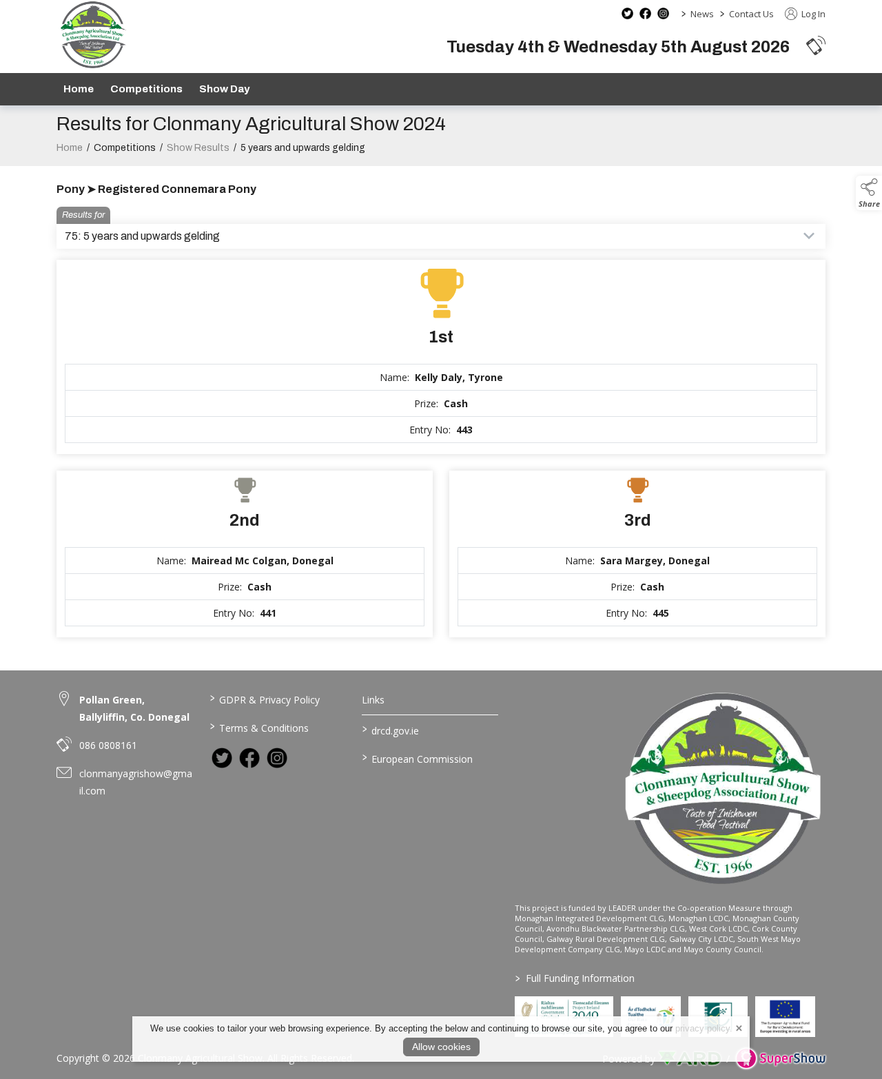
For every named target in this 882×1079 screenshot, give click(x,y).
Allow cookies (441, 1046)
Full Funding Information (575, 978)
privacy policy (702, 1028)
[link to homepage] (93, 35)
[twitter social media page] (627, 13)
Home (78, 88)
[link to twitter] (222, 758)
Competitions (146, 88)
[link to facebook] (249, 758)
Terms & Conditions (258, 726)
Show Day (224, 88)
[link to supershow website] (780, 1058)
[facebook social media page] (645, 13)
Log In (812, 14)
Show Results (198, 148)
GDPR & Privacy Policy (264, 698)
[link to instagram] (277, 758)
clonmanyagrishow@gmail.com (135, 782)
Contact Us (751, 14)
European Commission (417, 757)
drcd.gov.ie (390, 729)
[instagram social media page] (663, 13)
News (702, 14)
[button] (815, 45)
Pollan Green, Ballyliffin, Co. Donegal (134, 708)
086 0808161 (108, 745)
